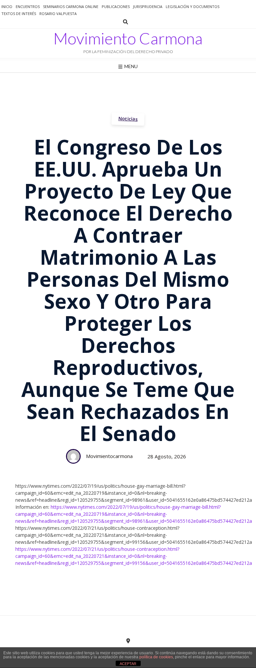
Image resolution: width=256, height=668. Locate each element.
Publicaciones (116, 6)
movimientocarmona (109, 456)
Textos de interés (18, 13)
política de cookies (156, 657)
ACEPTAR (128, 664)
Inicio (6, 6)
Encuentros (28, 6)
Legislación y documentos (192, 6)
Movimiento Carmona (128, 38)
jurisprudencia (147, 6)
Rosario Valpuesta (58, 13)
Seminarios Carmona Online (70, 6)
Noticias (128, 118)
